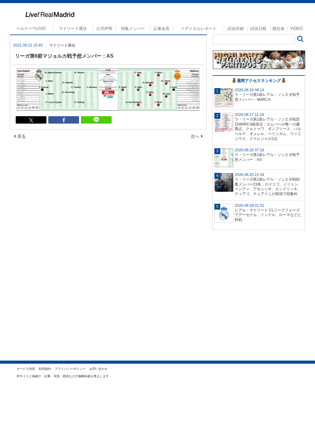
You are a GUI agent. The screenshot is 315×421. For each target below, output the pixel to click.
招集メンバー (133, 28)
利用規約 (45, 368)
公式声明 (104, 28)
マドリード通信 (73, 28)
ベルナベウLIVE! (31, 28)
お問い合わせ (98, 368)
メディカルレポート (199, 28)
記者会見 (161, 28)
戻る (21, 136)
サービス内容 (26, 368)
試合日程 (258, 28)
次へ (196, 136)
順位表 (279, 28)
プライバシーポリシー (70, 368)
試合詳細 (236, 28)
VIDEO (296, 28)
